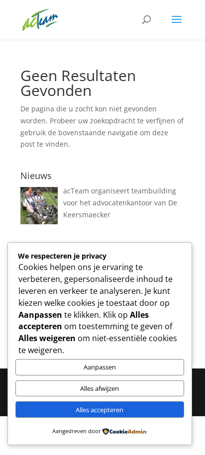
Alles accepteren (99, 409)
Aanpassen (100, 367)
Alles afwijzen (99, 388)
